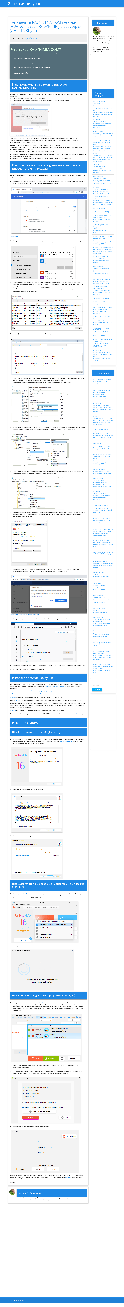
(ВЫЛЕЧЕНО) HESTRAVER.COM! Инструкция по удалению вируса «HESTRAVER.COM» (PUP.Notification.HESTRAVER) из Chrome (103, 320)
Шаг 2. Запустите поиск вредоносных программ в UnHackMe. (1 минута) (31, 692)
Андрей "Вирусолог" (30, 39)
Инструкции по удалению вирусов (31, 37)
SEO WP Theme (12, 1300)
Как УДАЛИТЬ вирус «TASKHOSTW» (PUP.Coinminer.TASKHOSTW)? (102, 610)
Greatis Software (59, 686)
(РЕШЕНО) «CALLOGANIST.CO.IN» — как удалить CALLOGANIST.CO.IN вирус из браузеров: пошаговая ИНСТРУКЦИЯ (102, 343)
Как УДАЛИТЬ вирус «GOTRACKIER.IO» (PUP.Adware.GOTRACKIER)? (101, 103)
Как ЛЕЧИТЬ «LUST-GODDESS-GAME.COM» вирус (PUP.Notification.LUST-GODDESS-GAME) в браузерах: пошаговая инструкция (102, 655)
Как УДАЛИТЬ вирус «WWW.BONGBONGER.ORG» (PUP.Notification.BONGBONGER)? (102, 471)
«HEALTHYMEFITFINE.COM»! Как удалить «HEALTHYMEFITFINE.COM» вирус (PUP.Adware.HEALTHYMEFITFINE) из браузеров (103, 112)
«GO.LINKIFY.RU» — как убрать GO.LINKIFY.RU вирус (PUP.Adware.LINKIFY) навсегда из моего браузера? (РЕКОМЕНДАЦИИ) (103, 585)
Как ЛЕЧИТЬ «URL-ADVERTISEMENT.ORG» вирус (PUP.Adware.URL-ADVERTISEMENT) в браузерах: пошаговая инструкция (102, 621)
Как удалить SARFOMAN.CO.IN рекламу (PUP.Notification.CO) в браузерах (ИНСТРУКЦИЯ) (102, 281)
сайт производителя (66, 741)
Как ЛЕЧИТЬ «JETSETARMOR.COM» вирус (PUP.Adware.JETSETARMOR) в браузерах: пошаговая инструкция (102, 123)
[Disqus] (48, 1228)
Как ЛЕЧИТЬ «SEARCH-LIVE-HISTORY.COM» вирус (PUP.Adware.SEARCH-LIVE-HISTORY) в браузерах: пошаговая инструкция (101, 394)
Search (97, 690)
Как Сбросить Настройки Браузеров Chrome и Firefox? (98, 10)
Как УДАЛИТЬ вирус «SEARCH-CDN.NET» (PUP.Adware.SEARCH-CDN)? (102, 644)
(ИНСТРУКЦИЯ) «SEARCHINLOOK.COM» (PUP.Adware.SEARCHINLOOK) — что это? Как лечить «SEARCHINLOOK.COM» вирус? (102, 180)
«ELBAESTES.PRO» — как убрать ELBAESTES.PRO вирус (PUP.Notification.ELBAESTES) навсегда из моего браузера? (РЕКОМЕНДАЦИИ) (102, 240)
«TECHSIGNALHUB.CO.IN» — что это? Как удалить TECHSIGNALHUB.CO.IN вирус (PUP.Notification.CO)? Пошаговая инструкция (103, 290)
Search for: (96, 685)
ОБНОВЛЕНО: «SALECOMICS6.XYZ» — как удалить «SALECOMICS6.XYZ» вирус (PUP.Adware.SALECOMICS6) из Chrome (103, 168)
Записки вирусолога (28, 3)
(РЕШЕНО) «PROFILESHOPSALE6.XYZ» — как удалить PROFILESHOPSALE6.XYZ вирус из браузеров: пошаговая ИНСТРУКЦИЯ (103, 157)
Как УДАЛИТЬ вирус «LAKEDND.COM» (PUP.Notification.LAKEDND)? (101, 210)
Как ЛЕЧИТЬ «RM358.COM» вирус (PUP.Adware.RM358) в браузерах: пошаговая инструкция (103, 554)
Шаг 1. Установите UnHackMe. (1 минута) (22, 690)
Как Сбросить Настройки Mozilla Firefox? (68, 10)
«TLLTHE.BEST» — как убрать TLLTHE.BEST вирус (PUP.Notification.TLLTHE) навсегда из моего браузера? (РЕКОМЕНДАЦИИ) (102, 331)
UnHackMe (49, 686)
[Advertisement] (103, 70)
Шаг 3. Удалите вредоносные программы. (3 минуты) (25, 694)
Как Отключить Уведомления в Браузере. (40, 10)
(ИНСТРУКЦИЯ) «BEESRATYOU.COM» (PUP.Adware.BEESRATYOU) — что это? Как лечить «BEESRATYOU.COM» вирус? (103, 599)
